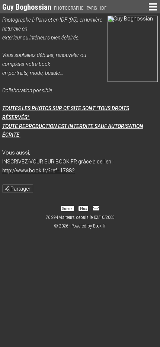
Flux (83, 208)
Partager (20, 189)
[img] (7, 188)
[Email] (96, 208)
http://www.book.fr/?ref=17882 (38, 171)
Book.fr (99, 226)
